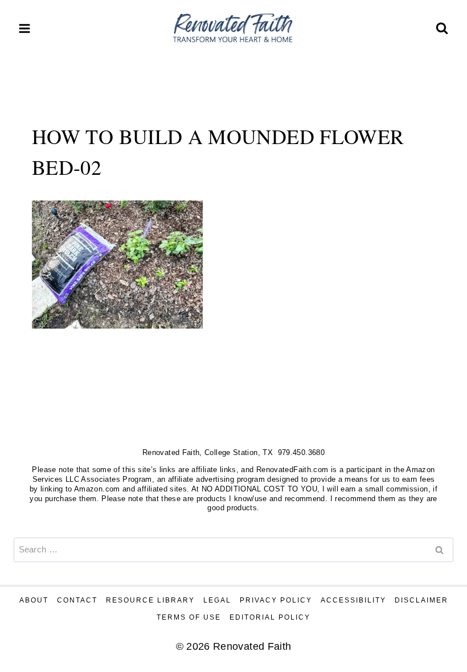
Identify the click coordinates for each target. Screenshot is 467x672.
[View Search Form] (442, 28)
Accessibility (353, 600)
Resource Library (150, 600)
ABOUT (33, 600)
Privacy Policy (276, 600)
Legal (217, 600)
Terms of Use (189, 617)
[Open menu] (25, 28)
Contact (77, 600)
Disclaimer (421, 600)
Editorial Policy (270, 617)
